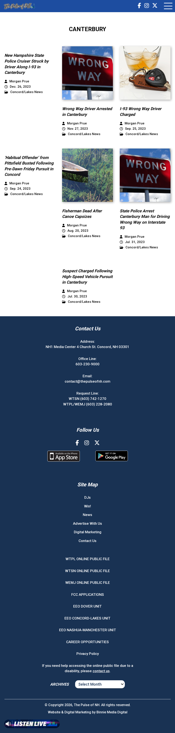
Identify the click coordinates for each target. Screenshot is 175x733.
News (87, 515)
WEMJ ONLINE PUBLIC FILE (87, 582)
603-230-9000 (87, 364)
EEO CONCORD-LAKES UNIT (87, 618)
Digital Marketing (87, 532)
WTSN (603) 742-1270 (87, 398)
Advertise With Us (87, 523)
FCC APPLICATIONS (87, 594)
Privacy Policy (87, 653)
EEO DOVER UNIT (87, 606)
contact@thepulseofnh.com (87, 381)
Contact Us (87, 541)
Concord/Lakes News (26, 92)
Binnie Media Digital (111, 712)
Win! (87, 506)
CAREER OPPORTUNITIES (87, 642)
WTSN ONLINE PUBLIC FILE (87, 571)
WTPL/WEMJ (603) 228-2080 (87, 404)
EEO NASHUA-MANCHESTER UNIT (87, 630)
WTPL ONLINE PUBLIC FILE (88, 559)
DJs (87, 497)
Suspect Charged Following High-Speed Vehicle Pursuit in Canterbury (87, 276)
